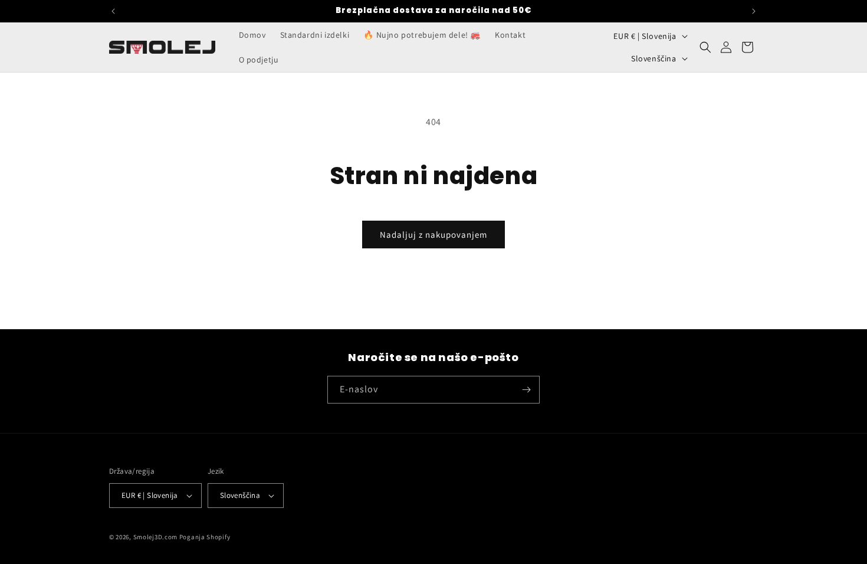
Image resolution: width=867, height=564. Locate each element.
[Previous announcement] (113, 11)
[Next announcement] (754, 11)
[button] (705, 47)
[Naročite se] (526, 390)
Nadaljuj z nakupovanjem (433, 234)
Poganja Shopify (205, 537)
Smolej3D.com (155, 537)
